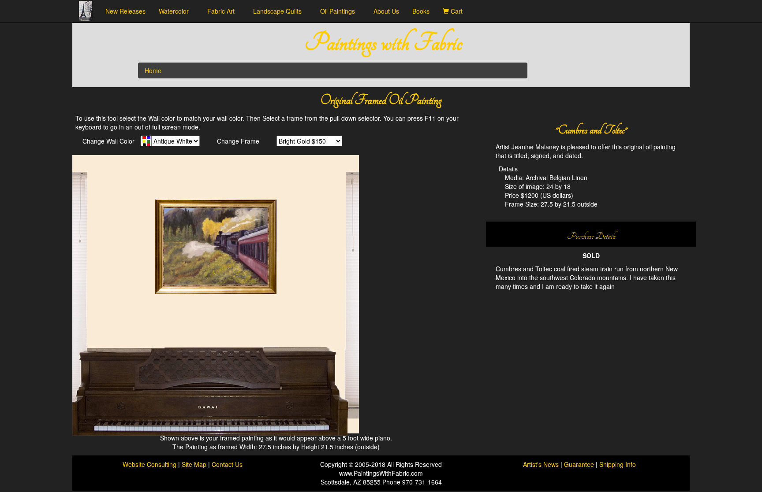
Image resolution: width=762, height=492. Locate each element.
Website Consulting (149, 464)
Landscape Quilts (280, 11)
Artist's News (541, 464)
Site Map (195, 464)
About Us (386, 11)
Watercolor (176, 11)
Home (153, 70)
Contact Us (227, 464)
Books (421, 11)
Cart (458, 11)
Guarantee (579, 464)
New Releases (125, 11)
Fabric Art (223, 11)
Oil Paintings (340, 11)
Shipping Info (617, 464)
